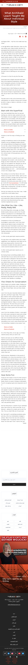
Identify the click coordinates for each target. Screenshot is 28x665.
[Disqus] (14, 450)
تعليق (8, 521)
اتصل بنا (14, 638)
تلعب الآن (14, 622)
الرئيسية (25, 26)
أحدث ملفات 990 (14, 644)
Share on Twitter (8, 129)
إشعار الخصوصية (14, 641)
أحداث (14, 619)
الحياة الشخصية (8, 527)
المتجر (14, 635)
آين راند (20, 527)
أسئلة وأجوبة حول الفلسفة (14, 629)
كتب (14, 632)
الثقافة (8, 530)
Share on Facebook (9, 131)
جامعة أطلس (14, 616)
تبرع (14, 613)
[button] (2, 5)
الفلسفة (8, 524)
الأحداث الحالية (20, 524)
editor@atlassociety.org (14, 604)
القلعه (20, 521)
